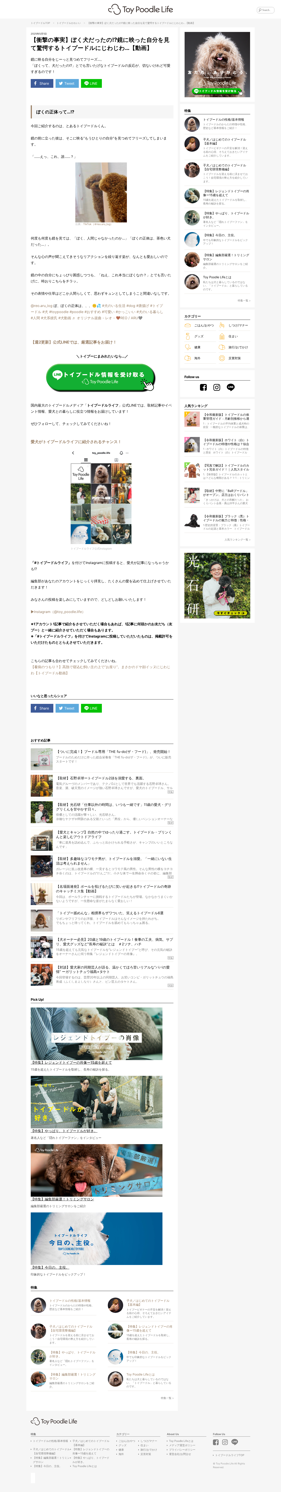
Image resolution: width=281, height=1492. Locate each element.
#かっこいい (125, 312)
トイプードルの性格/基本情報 (50, 1441)
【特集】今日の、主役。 (47, 1466)
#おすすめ (93, 312)
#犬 (45, 312)
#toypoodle (58, 312)
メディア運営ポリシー (182, 1445)
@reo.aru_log (41, 305)
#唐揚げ (142, 305)
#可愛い (108, 312)
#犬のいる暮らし (150, 312)
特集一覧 (166, 1398)
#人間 (35, 318)
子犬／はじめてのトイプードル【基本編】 (90, 1443)
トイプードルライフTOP (229, 1455)
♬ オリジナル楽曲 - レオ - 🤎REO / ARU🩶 (107, 318)
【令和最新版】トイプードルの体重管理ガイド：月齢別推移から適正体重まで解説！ (226, 417)
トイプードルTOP (40, 23)
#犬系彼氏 (49, 318)
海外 (197, 358)
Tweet (69, 83)
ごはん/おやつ (204, 325)
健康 (197, 347)
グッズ (199, 336)
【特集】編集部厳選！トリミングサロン (51, 1460)
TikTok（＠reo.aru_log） (98, 224)
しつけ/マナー (238, 325)
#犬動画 (64, 318)
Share (44, 83)
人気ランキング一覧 (236, 539)
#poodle (76, 312)
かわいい (76, 23)
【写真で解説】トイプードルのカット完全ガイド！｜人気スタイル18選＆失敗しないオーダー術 (226, 467)
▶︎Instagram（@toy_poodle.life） (58, 611)
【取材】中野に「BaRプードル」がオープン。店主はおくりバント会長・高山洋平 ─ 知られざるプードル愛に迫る (226, 493)
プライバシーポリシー (182, 1449)
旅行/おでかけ (238, 347)
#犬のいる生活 (113, 305)
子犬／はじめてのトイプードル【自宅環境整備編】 (51, 1451)
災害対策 (235, 358)
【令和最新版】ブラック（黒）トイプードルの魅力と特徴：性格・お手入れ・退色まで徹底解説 (226, 518)
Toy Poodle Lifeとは (84, 1466)
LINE (93, 83)
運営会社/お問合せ (180, 1454)
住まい (233, 336)
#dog (130, 305)
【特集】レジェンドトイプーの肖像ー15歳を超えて (90, 1451)
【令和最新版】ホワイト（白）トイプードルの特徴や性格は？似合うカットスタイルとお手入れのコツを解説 (226, 442)
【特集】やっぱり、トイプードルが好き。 (90, 1460)
